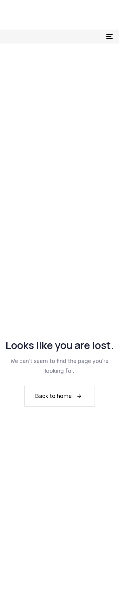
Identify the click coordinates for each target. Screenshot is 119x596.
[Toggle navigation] (95, 37)
